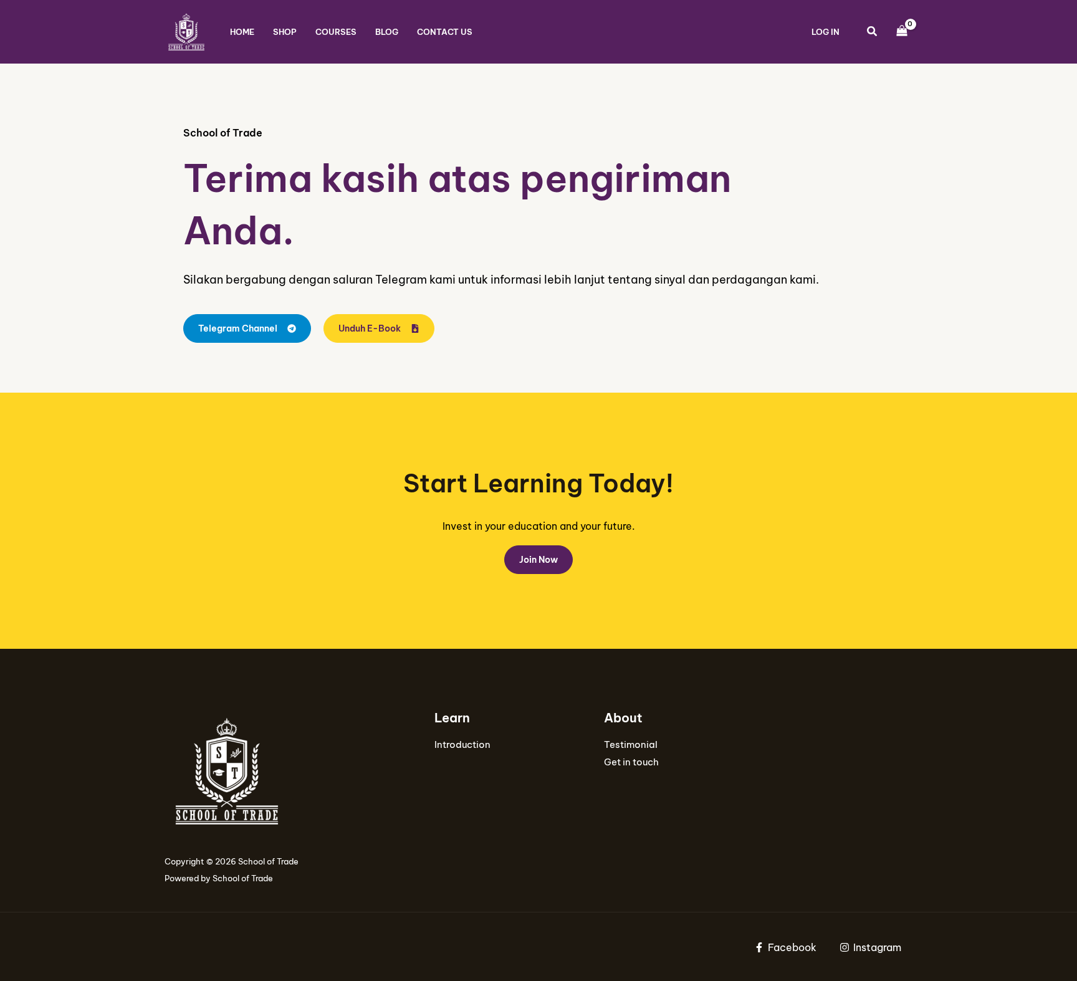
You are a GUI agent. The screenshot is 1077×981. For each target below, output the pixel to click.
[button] (872, 33)
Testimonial (631, 744)
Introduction (462, 744)
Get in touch (631, 762)
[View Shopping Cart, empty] (901, 31)
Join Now (538, 559)
